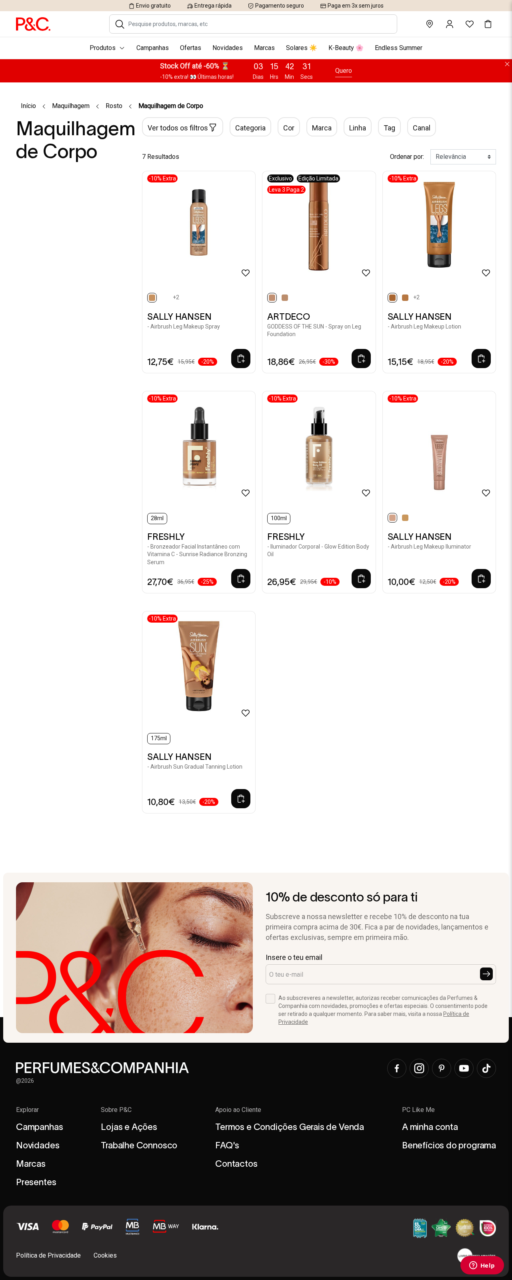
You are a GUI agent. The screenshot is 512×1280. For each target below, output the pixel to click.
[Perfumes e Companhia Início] (33, 23)
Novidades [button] (227, 48)
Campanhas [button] (152, 48)
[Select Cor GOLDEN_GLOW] (405, 518)
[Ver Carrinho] (488, 24)
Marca (322, 128)
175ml (159, 738)
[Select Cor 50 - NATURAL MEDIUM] (285, 297)
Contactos (236, 1163)
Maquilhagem (71, 106)
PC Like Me (418, 1110)
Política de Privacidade (48, 1255)
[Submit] (486, 974)
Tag (389, 128)
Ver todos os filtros (178, 128)
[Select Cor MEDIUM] (405, 297)
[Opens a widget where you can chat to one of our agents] (482, 1266)
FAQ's (227, 1145)
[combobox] (258, 24)
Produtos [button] (103, 48)
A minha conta (430, 1127)
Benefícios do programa (449, 1145)
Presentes (36, 1182)
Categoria (250, 128)
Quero (343, 70)
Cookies (105, 1255)
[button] (119, 24)
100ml (279, 518)
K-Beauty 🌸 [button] (346, 48)
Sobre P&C (116, 1110)
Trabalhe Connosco (139, 1145)
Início (28, 106)
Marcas (31, 1163)
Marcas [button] (264, 48)
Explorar (27, 1110)
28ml (157, 518)
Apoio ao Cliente (238, 1110)
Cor (288, 128)
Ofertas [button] (190, 48)
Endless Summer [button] (398, 48)
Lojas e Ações (129, 1127)
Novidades (37, 1145)
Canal (421, 128)
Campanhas (39, 1127)
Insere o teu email (294, 957)
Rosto (114, 106)
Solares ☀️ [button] (301, 48)
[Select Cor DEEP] (165, 297)
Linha (357, 128)
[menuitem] (256, 48)
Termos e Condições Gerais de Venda (289, 1127)
